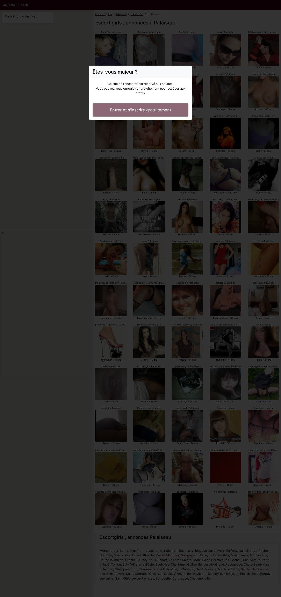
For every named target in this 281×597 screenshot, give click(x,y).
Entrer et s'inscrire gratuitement (140, 110)
